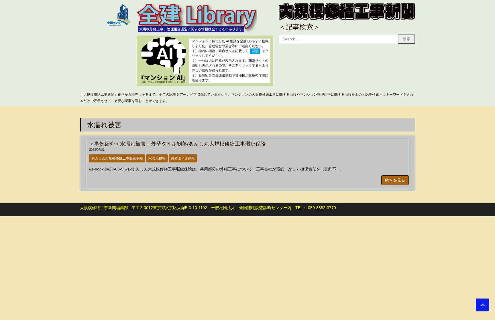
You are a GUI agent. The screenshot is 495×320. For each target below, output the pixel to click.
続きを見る (395, 180)
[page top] (482, 305)
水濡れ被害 (157, 158)
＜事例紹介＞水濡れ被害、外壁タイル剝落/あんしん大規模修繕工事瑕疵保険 (177, 144)
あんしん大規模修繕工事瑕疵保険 (117, 158)
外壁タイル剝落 (183, 158)
